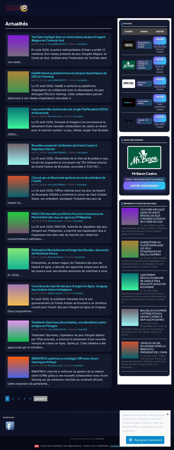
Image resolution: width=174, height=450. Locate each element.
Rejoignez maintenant (148, 440)
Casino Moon (100, 439)
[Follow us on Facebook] (10, 429)
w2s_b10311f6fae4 (56, 184)
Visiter (160, 39)
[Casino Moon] (22, 7)
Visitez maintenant (144, 185)
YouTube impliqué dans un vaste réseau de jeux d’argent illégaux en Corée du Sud (68, 38)
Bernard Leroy (55, 116)
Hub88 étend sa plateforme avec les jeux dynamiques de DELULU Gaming (69, 74)
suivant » (40, 398)
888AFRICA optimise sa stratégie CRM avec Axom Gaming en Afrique (65, 360)
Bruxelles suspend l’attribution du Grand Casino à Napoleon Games (64, 147)
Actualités (82, 44)
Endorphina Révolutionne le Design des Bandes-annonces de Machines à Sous (70, 251)
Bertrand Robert (56, 257)
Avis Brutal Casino (160, 88)
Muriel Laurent (55, 293)
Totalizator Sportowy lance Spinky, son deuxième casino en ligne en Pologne (68, 323)
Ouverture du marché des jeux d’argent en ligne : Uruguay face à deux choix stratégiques (69, 287)
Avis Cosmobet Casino (160, 107)
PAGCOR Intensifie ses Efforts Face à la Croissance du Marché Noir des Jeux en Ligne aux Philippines (67, 215)
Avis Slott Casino (160, 125)
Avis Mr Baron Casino (160, 69)
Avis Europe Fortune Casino (159, 49)
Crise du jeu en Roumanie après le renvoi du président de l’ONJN (68, 179)
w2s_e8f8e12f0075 (57, 44)
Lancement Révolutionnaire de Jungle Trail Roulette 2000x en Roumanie (69, 110)
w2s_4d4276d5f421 (57, 152)
